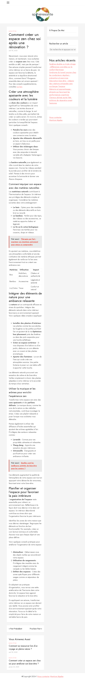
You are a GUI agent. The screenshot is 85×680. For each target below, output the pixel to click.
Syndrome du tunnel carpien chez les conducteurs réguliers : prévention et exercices (62, 75)
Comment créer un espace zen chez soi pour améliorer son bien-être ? (25, 662)
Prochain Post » (36, 628)
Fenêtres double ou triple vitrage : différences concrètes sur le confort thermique (62, 67)
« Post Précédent (15, 628)
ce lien (19, 86)
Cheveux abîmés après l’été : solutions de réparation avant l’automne (60, 100)
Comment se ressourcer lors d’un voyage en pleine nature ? (23, 647)
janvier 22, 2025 (14, 667)
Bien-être (13, 31)
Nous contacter (55, 117)
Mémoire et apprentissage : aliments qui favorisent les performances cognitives (60, 92)
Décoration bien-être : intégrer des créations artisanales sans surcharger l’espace (61, 84)
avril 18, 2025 (13, 51)
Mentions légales (56, 120)
